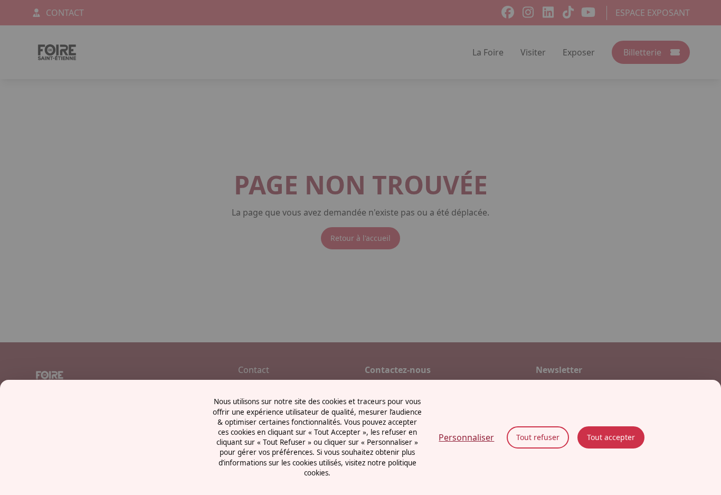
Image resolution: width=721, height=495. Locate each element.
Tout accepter (611, 437)
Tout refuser (537, 437)
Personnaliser (466, 437)
